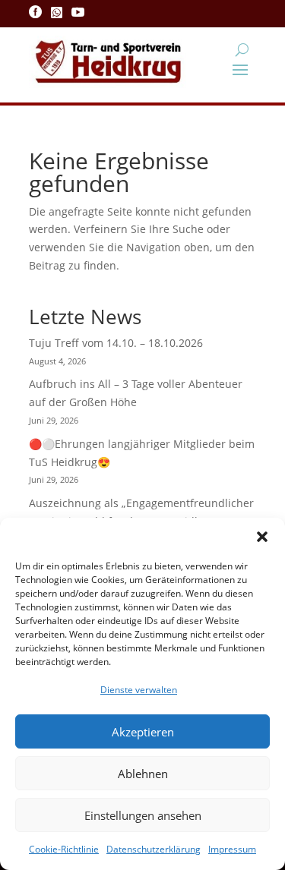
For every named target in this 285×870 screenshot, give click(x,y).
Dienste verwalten (138, 689)
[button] (262, 536)
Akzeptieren (143, 731)
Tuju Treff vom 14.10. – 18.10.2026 (116, 343)
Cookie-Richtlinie (64, 849)
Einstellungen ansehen (142, 815)
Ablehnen (143, 773)
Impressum (232, 849)
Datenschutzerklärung (153, 849)
